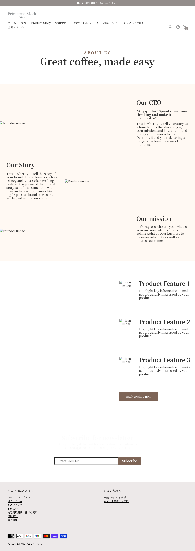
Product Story (41, 23)
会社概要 (13, 519)
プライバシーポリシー (20, 497)
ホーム (12, 23)
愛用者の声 (62, 23)
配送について (15, 505)
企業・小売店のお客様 (116, 501)
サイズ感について (107, 23)
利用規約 (13, 508)
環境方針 (13, 516)
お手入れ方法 (82, 23)
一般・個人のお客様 (115, 497)
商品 (23, 23)
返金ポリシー (15, 501)
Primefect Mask (35, 543)
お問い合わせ (16, 27)
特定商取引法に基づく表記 (22, 512)
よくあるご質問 (133, 23)
